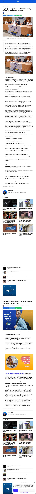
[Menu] (3, 1)
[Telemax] (18, 1)
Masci (10, 408)
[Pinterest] (3, 49)
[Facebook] (3, 43)
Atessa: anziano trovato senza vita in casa (25, 209)
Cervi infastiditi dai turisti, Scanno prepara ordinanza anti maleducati (25, 221)
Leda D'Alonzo (10, 190)
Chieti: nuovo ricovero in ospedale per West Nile (9, 234)
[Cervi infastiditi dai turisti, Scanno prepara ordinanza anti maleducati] (26, 215)
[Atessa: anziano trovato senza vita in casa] (26, 203)
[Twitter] (3, 45)
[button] (34, 482)
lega (12, 186)
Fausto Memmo (5, 186)
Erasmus (7, 408)
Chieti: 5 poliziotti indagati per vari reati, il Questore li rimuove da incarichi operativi (26, 234)
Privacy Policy (26, 492)
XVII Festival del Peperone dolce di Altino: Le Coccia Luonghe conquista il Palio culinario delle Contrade (9, 221)
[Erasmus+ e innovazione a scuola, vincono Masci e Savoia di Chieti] (18, 320)
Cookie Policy (22, 492)
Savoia (13, 408)
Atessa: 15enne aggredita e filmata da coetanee (9, 209)
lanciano (10, 186)
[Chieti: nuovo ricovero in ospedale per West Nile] (10, 228)
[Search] (32, 1)
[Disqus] (18, 250)
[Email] (3, 51)
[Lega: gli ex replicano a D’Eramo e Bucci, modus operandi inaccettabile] (18, 27)
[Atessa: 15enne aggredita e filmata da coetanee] (10, 203)
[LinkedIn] (3, 47)
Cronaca (17, 305)
